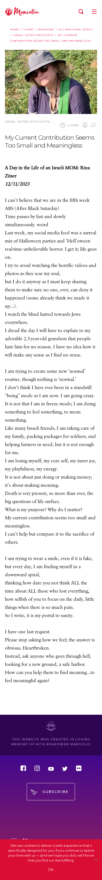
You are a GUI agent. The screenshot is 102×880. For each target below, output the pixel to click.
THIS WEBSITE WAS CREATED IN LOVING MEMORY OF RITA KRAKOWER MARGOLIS (50, 741)
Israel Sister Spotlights (33, 35)
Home (14, 29)
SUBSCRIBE (56, 791)
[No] (95, 859)
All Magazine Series (76, 29)
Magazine (46, 29)
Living (29, 29)
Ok (51, 869)
